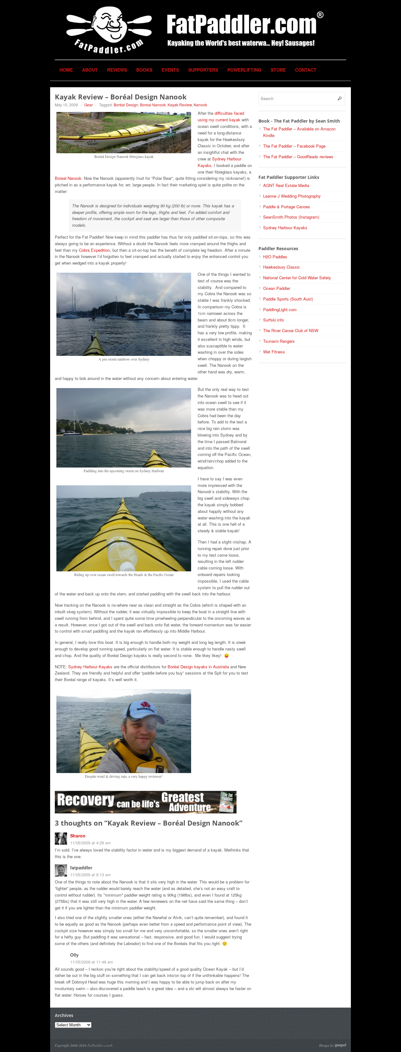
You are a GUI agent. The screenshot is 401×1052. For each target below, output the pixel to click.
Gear (88, 104)
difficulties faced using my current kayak (221, 116)
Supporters (203, 70)
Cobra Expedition (94, 250)
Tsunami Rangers (279, 341)
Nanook (200, 104)
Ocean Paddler (276, 288)
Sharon (78, 835)
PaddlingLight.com (280, 309)
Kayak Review (180, 104)
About (90, 70)
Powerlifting (244, 70)
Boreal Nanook (153, 104)
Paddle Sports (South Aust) (288, 299)
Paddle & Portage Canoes (286, 207)
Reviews (117, 70)
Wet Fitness (274, 352)
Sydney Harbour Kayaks (90, 667)
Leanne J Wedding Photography (292, 196)
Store (278, 70)
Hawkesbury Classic (281, 267)
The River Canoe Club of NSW (290, 330)
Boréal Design (126, 104)
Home (66, 70)
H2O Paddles (275, 257)
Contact (305, 70)
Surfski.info (273, 320)
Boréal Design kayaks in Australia (198, 667)
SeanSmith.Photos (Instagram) (291, 217)
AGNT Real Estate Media (286, 185)
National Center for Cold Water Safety (297, 278)
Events (170, 70)
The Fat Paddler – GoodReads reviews (298, 156)
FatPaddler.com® (99, 1045)
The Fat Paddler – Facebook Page (294, 146)
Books (144, 70)
